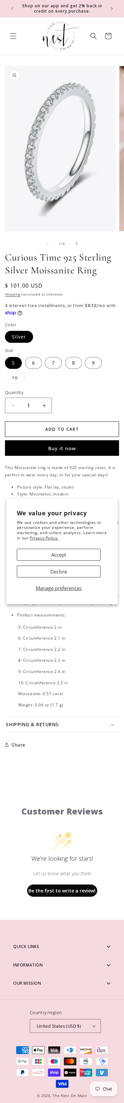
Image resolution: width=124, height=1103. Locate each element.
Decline (58, 571)
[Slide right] (76, 243)
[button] (13, 36)
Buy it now (62, 448)
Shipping (12, 294)
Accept (58, 554)
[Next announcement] (111, 8)
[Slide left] (47, 243)
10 (18, 379)
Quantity (14, 392)
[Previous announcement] (12, 8)
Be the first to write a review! (62, 890)
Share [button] (18, 745)
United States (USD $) (59, 1026)
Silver (19, 337)
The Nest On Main (70, 1095)
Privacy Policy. (44, 538)
